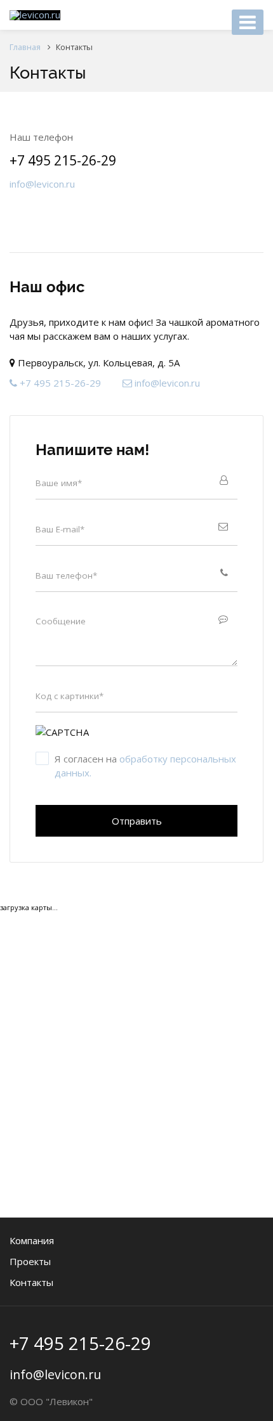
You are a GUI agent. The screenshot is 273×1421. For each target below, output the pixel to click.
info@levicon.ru (42, 183)
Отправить (137, 820)
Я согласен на (145, 765)
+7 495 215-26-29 (63, 160)
